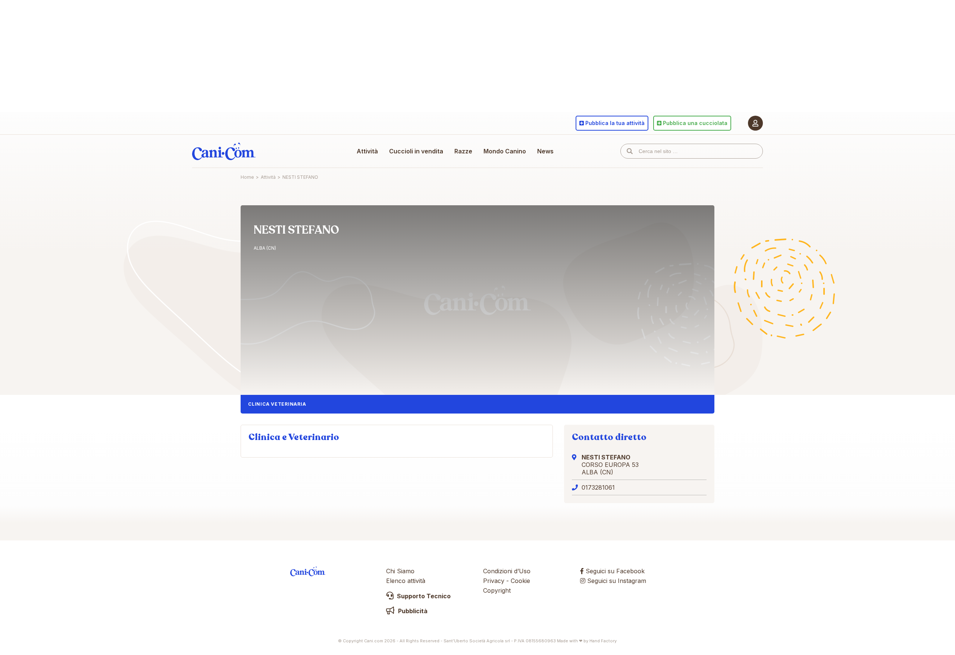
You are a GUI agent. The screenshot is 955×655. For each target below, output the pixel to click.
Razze (463, 151)
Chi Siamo (400, 571)
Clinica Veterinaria (277, 404)
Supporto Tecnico (423, 596)
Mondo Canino (504, 151)
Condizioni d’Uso (506, 571)
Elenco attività (405, 580)
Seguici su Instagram (615, 580)
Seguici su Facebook (614, 571)
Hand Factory (603, 640)
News (545, 151)
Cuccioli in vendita (416, 151)
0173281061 (598, 487)
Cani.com (224, 151)
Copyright (497, 590)
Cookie (520, 580)
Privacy (493, 580)
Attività (367, 151)
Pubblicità (412, 611)
